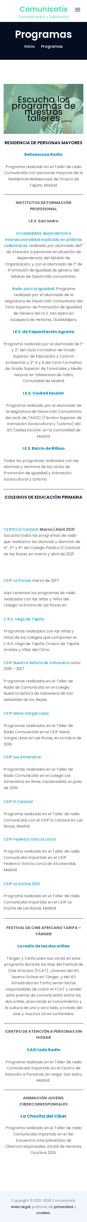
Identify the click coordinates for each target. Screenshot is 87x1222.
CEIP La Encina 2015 (22, 884)
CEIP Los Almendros (22, 757)
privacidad (63, 1206)
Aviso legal (20, 1206)
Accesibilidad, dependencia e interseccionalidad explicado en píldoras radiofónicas (43, 239)
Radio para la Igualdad (33, 289)
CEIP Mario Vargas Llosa (26, 713)
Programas (52, 46)
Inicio (29, 46)
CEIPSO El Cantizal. (22, 529)
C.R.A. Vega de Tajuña (24, 619)
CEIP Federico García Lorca (30, 839)
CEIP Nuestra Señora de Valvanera (36, 662)
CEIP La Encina (17, 580)
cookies (43, 1212)
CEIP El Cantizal (18, 801)
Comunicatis (44, 9)
